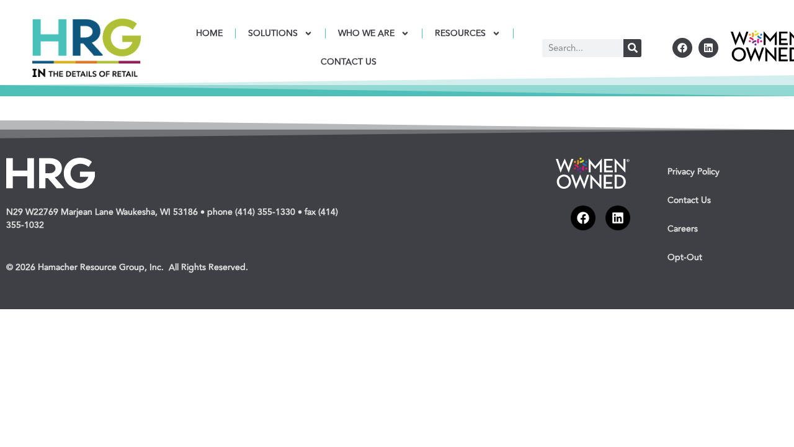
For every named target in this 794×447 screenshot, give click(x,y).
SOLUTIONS (273, 33)
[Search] (632, 48)
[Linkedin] (708, 48)
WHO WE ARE (366, 33)
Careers (682, 228)
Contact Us (689, 200)
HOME (209, 33)
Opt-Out (684, 257)
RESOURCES (460, 33)
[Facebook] (682, 48)
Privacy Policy (693, 171)
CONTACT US (349, 61)
